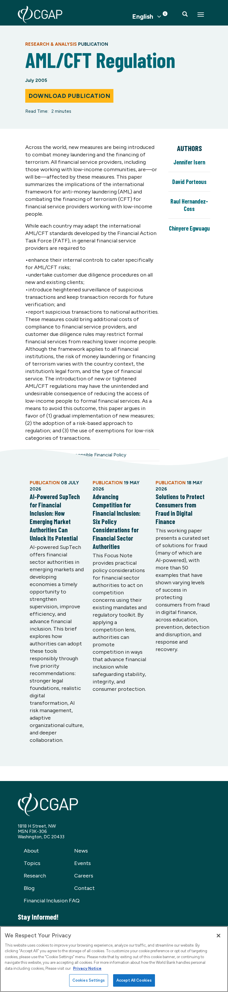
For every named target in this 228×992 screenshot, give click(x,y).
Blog (29, 888)
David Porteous (189, 181)
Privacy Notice (87, 968)
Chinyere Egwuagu (189, 228)
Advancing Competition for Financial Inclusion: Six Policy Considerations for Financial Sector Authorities (116, 521)
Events (82, 863)
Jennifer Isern (189, 162)
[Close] (218, 935)
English (142, 16)
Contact (84, 888)
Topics (32, 863)
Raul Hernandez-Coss (189, 205)
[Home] (40, 14)
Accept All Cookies (134, 980)
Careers (83, 875)
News (81, 850)
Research (35, 875)
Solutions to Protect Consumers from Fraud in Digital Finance (180, 509)
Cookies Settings (88, 980)
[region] (114, 959)
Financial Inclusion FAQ (52, 900)
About (31, 850)
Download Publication (69, 95)
